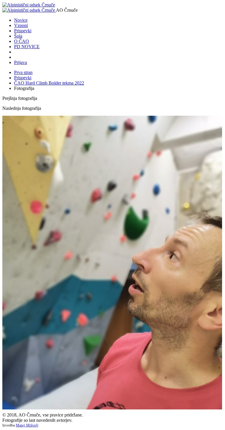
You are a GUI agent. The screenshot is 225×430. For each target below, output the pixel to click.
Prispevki (22, 30)
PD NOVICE (27, 46)
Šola (18, 35)
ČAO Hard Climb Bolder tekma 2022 (49, 82)
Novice (21, 20)
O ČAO (21, 41)
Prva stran (23, 72)
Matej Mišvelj (27, 425)
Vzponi (21, 25)
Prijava (20, 62)
